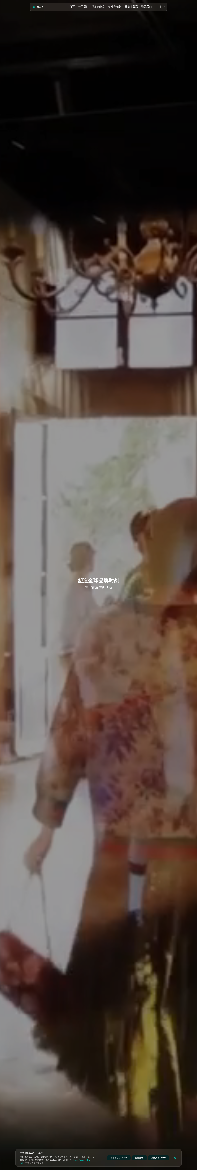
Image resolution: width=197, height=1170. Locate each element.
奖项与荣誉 (114, 7)
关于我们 (83, 7)
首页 (72, 7)
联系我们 (146, 7)
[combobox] (161, 7)
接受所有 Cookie (158, 1157)
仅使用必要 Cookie (118, 1157)
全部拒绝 (139, 1157)
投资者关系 (131, 7)
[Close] (175, 1158)
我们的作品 (98, 7)
